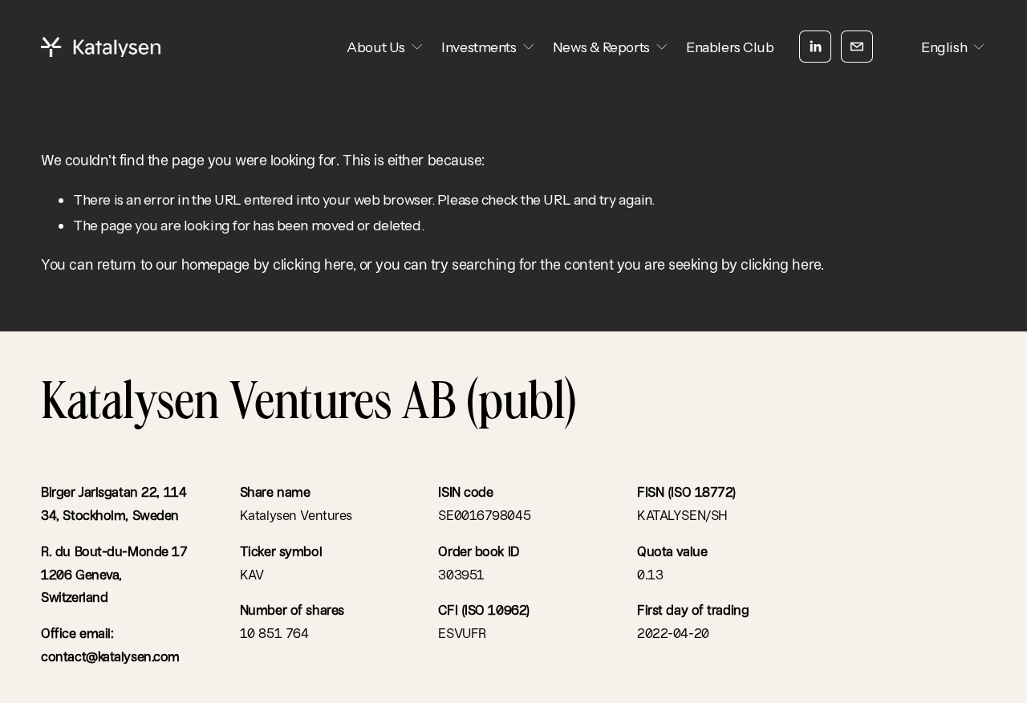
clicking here (312, 264)
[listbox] (942, 47)
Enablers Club (729, 47)
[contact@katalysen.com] (857, 46)
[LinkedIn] (815, 46)
